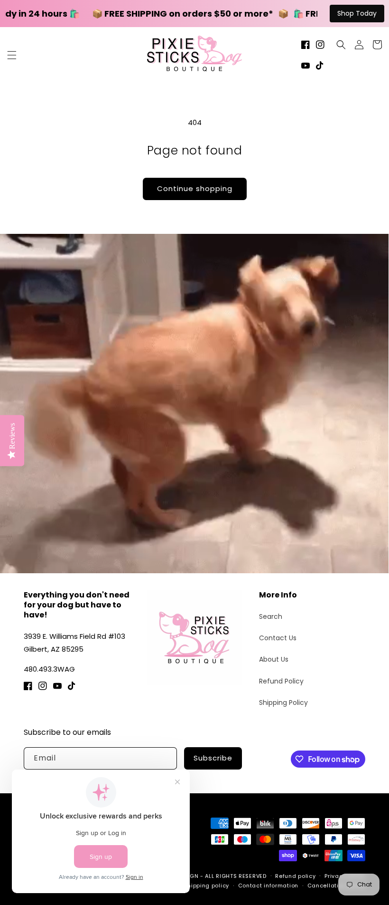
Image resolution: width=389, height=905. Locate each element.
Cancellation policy (336, 885)
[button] (11, 55)
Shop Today (357, 13)
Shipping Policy (283, 702)
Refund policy (295, 876)
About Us (273, 659)
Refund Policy (281, 681)
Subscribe (213, 758)
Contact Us (277, 638)
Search (270, 616)
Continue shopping (194, 188)
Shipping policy (206, 885)
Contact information (268, 885)
